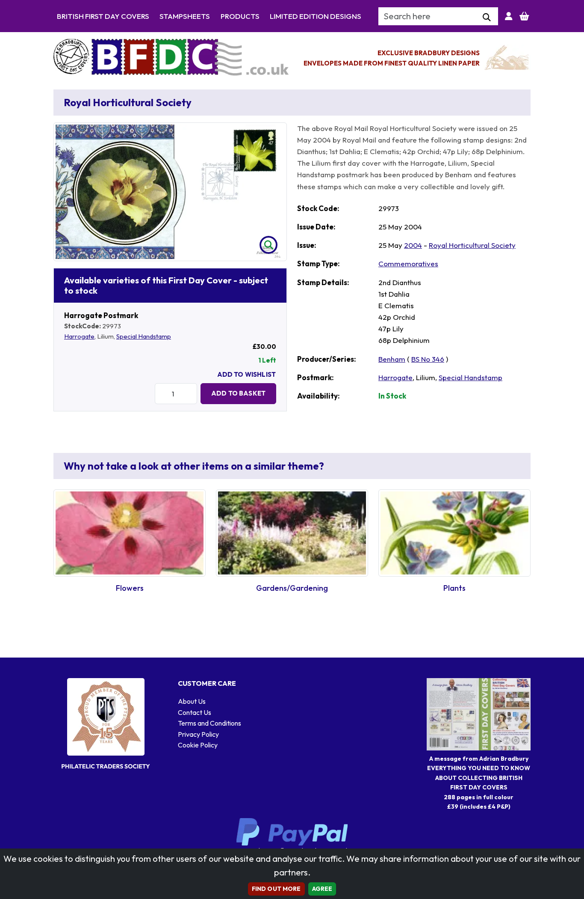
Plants (454, 588)
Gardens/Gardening (292, 588)
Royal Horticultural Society (472, 245)
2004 (413, 245)
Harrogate (79, 336)
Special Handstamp (143, 336)
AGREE (322, 889)
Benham (391, 358)
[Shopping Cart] (524, 16)
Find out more (276, 889)
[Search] (486, 17)
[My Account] (509, 16)
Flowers (130, 588)
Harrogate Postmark (101, 315)
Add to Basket (238, 393)
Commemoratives (408, 263)
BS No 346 (427, 358)
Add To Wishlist (246, 374)
